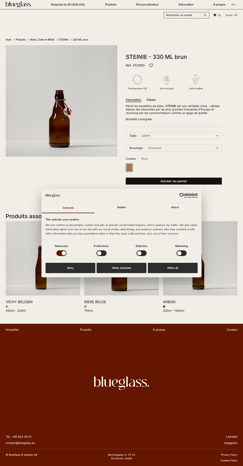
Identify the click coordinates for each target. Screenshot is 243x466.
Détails (151, 100)
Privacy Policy (229, 454)
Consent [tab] (68, 207)
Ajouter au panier (173, 181)
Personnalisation (147, 4)
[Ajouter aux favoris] (151, 65)
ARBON (169, 302)
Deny (70, 267)
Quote (231, 15)
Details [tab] (121, 207)
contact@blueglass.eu (20, 443)
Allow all (172, 267)
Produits (111, 4)
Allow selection (121, 267)
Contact (232, 329)
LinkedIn (231, 436)
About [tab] (175, 207)
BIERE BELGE (95, 302)
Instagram (230, 443)
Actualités (12, 329)
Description (133, 100)
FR (232, 4)
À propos (219, 4)
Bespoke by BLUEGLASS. (68, 4)
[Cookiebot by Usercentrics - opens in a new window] (182, 195)
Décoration (186, 4)
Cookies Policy (228, 460)
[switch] (101, 253)
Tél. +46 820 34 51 (18, 436)
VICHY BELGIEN (19, 302)
